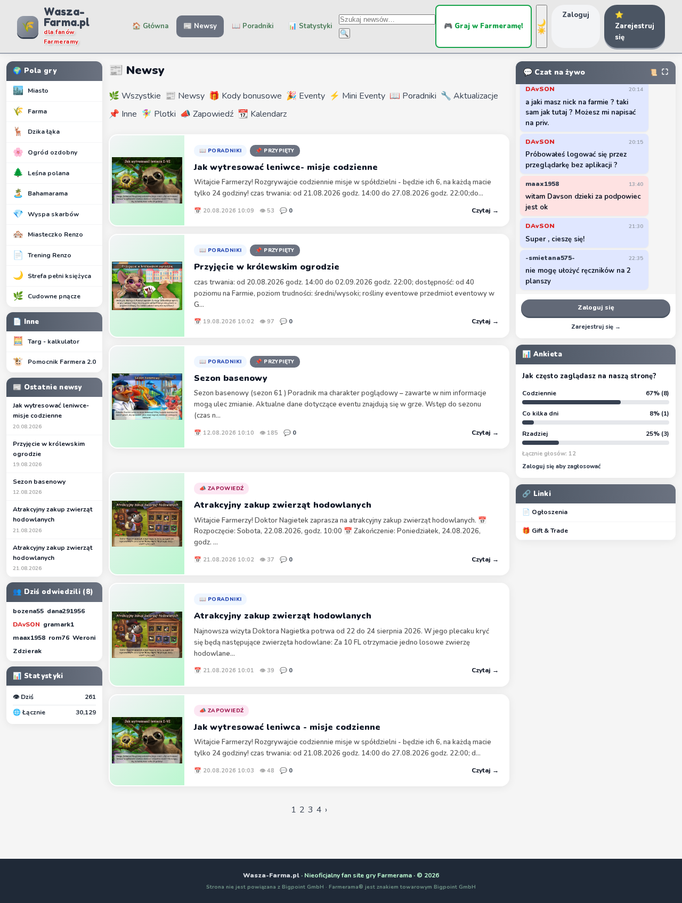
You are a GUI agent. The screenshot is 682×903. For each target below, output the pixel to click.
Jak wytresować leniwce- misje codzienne (51, 415)
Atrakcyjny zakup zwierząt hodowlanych (52, 519)
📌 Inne (123, 114)
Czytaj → (485, 210)
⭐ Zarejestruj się (634, 26)
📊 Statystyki (310, 26)
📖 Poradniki (252, 26)
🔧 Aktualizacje (469, 96)
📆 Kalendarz (262, 114)
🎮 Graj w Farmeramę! (483, 26)
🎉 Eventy (305, 96)
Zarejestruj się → (596, 327)
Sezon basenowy (39, 486)
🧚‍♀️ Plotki (158, 114)
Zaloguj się (596, 307)
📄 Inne (26, 322)
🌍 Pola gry (34, 71)
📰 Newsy (200, 26)
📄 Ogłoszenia (544, 512)
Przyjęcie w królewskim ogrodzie (49, 454)
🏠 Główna (150, 26)
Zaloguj (575, 15)
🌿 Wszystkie (135, 96)
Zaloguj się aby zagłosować (561, 466)
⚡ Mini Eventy (357, 96)
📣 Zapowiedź (206, 114)
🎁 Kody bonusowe (245, 96)
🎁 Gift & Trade (545, 530)
